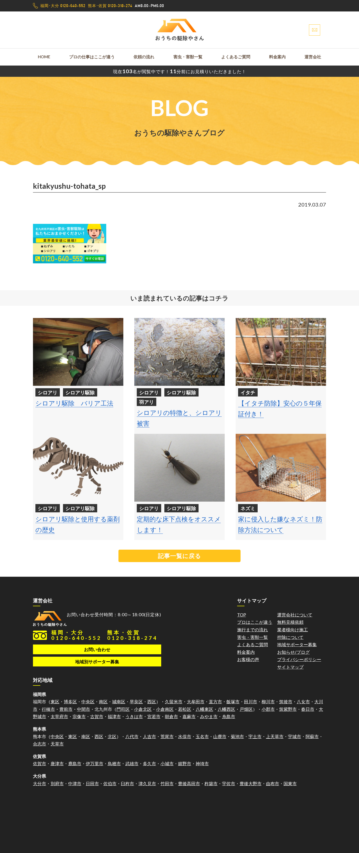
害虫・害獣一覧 (187, 56)
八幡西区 (226, 709)
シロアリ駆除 (80, 392)
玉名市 (202, 736)
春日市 (307, 709)
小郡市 (268, 709)
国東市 (290, 783)
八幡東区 (204, 709)
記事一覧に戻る (179, 555)
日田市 (92, 783)
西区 (151, 701)
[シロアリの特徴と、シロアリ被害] (179, 352)
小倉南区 (165, 709)
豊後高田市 (189, 783)
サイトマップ (290, 667)
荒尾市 (167, 736)
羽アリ (146, 402)
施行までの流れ (252, 629)
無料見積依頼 (290, 622)
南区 (103, 701)
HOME (44, 56)
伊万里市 (94, 763)
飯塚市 (233, 701)
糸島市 (228, 716)
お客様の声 (248, 659)
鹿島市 (74, 763)
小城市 (167, 763)
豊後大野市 (251, 783)
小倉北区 (143, 709)
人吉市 (149, 736)
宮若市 (153, 716)
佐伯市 (109, 783)
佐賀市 (39, 763)
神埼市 (202, 763)
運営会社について (294, 614)
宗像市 (79, 716)
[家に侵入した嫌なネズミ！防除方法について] (281, 468)
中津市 (74, 783)
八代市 (131, 736)
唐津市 (57, 763)
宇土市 (255, 736)
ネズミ (248, 508)
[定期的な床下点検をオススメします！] (179, 468)
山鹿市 (219, 736)
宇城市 (294, 736)
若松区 (184, 709)
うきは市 (134, 716)
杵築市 (211, 783)
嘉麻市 (189, 716)
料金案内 (277, 56)
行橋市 (48, 709)
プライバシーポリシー (299, 659)
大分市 (39, 783)
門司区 (123, 709)
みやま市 (209, 716)
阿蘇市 (312, 736)
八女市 (303, 701)
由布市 (272, 783)
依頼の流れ (144, 56)
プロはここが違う (254, 622)
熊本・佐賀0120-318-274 (132, 635)
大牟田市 (195, 701)
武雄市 (131, 763)
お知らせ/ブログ (293, 652)
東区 (55, 701)
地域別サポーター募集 (97, 661)
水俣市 (184, 736)
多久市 (149, 763)
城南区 (118, 701)
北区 (112, 736)
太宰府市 (59, 716)
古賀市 (96, 716)
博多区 (70, 701)
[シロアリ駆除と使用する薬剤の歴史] (78, 468)
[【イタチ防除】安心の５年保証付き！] (281, 352)
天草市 (57, 743)
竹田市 (167, 783)
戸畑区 (246, 709)
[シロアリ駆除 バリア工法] (78, 352)
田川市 (250, 701)
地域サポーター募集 (297, 644)
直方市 (215, 701)
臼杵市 (127, 783)
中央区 (88, 701)
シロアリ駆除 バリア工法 (74, 403)
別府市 (57, 783)
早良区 (136, 701)
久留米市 (173, 701)
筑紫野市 (288, 709)
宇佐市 (228, 783)
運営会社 (313, 56)
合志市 (39, 743)
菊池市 (237, 736)
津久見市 (147, 783)
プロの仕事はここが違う (92, 56)
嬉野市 (184, 763)
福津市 (114, 716)
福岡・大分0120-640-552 (76, 635)
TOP (241, 614)
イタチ (248, 392)
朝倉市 (171, 716)
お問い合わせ (97, 649)
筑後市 (285, 701)
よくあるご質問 (235, 56)
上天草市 (275, 736)
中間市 (83, 709)
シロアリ (47, 392)
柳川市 (268, 701)
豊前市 (66, 709)
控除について (290, 637)
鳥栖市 (114, 763)
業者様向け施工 (292, 629)
